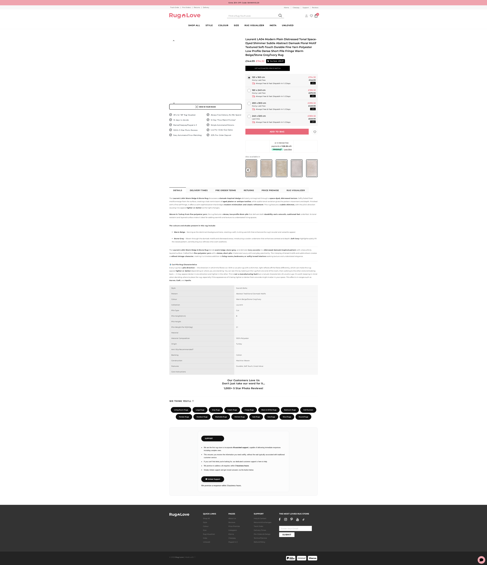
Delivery (206, 7)
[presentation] (248, 170)
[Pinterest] (291, 519)
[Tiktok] (303, 519)
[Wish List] (315, 132)
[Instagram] (285, 519)
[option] (173, 48)
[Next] (173, 103)
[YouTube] (297, 519)
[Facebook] (279, 519)
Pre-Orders (186, 7)
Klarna (286, 7)
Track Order (175, 7)
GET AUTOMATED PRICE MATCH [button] (268, 68)
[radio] (251, 168)
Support (306, 7)
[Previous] (173, 40)
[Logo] (184, 15)
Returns (197, 7)
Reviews (315, 7)
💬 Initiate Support (212, 479)
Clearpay (296, 7)
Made (187, 557)
